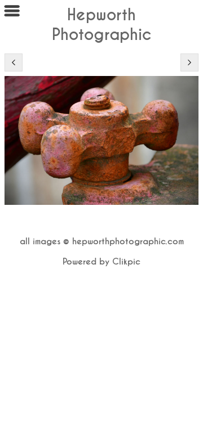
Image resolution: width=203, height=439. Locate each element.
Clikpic (126, 261)
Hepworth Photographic (102, 24)
